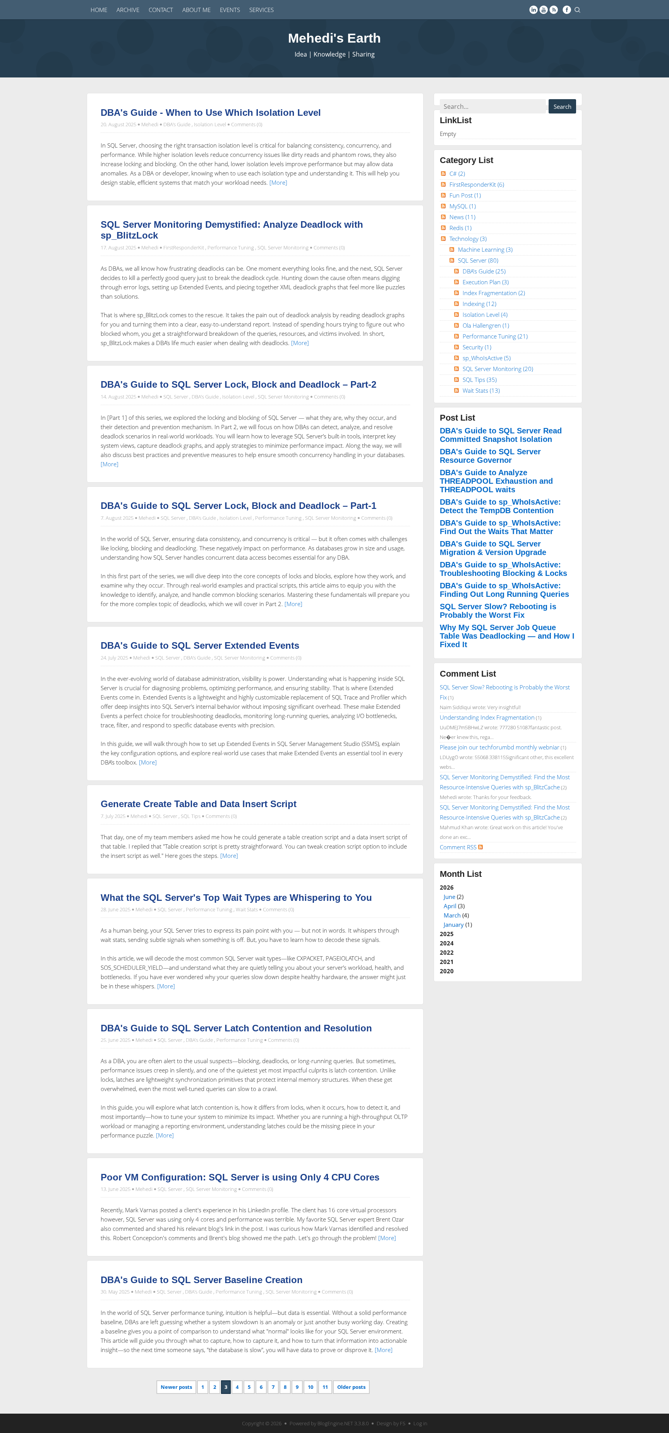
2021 (447, 962)
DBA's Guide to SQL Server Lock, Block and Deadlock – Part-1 (238, 505)
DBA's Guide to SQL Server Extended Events (200, 645)
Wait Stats (247, 909)
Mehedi (149, 124)
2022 (447, 952)
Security (477, 347)
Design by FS (391, 1423)
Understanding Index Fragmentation (487, 717)
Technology (468, 238)
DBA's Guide (176, 124)
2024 (447, 943)
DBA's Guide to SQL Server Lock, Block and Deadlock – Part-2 (238, 384)
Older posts (351, 1386)
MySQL (462, 206)
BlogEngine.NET (335, 1423)
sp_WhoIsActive (487, 358)
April (450, 906)
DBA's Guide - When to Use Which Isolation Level (211, 112)
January (454, 924)
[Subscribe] (553, 9)
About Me (196, 10)
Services (261, 10)
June (449, 896)
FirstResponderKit (183, 247)
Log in (420, 1423)
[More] (278, 182)
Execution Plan (486, 282)
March (452, 915)
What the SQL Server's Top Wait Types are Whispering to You (236, 897)
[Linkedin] (533, 9)
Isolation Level (210, 124)
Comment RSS (459, 847)
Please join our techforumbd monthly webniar (499, 747)
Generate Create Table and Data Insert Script (199, 804)
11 (325, 1386)
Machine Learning (485, 249)
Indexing (479, 304)
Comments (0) (246, 124)
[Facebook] (567, 9)
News (462, 217)
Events (230, 10)
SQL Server (175, 396)
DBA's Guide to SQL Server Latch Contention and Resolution (236, 1028)
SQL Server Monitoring (283, 247)
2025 (447, 934)
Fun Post (465, 195)
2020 (447, 971)
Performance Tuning (231, 247)
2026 (456, 905)
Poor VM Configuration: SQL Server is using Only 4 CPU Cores (240, 1177)
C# (457, 173)
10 (310, 1386)
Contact (161, 10)
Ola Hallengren (486, 325)
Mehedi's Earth (334, 38)
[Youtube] (543, 9)
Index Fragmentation (494, 293)
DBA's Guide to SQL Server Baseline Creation (202, 1280)
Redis (460, 228)
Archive (128, 10)
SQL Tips (191, 816)
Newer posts (176, 1386)
